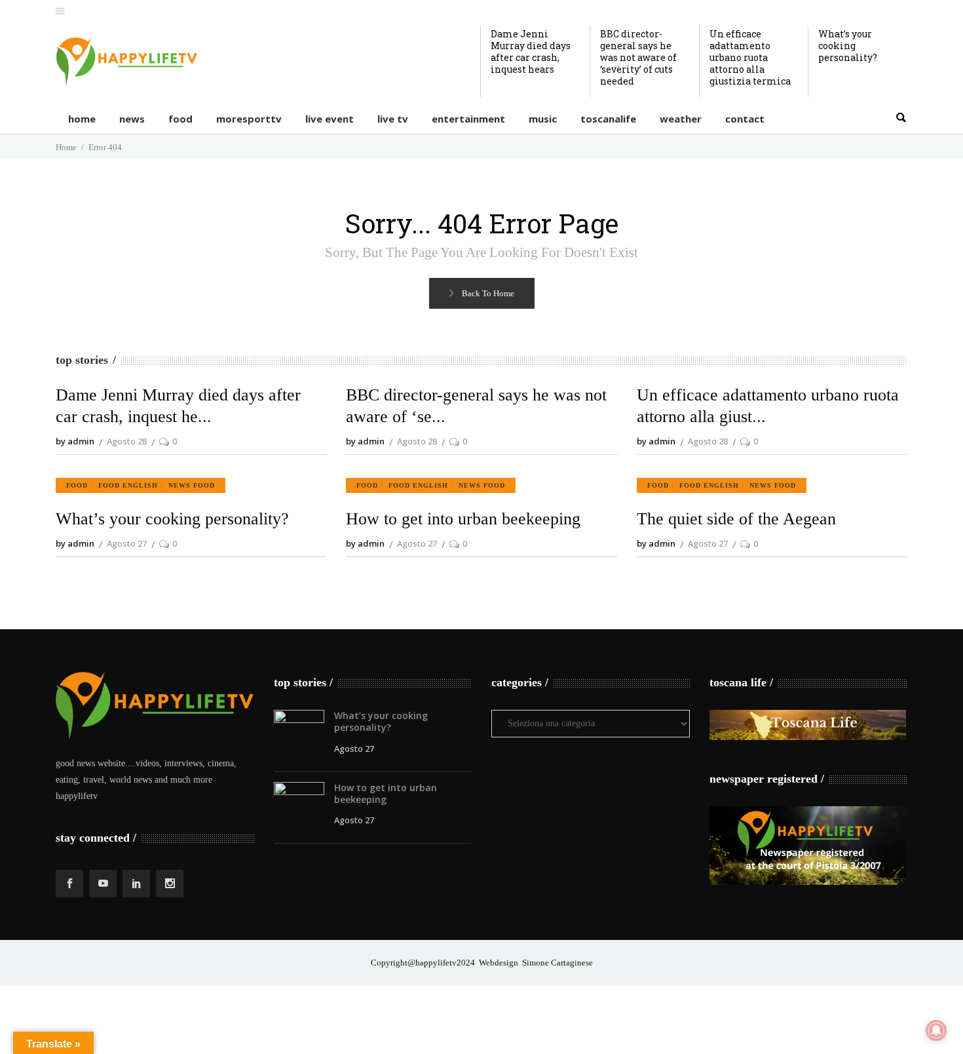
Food (77, 485)
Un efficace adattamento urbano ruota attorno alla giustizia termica (750, 57)
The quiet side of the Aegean (736, 518)
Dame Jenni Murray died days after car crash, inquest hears (531, 51)
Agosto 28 (127, 441)
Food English (128, 485)
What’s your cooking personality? (847, 46)
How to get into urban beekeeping (463, 518)
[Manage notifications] (936, 1030)
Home (66, 147)
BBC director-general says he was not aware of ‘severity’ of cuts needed (638, 57)
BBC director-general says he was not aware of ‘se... (476, 406)
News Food (191, 485)
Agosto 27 (127, 543)
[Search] (900, 118)
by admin (75, 441)
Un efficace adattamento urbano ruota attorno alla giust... (768, 406)
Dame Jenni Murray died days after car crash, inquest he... (178, 406)
